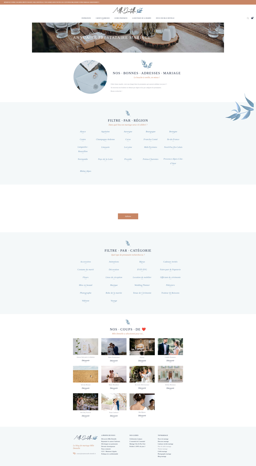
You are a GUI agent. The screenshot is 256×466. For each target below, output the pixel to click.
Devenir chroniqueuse (108, 446)
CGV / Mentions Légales (109, 451)
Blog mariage (162, 456)
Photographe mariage (164, 454)
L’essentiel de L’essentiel (137, 441)
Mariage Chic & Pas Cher (137, 444)
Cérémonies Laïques (136, 439)
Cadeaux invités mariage (165, 444)
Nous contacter (106, 449)
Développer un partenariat (109, 444)
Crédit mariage (162, 451)
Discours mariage (163, 441)
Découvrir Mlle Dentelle (108, 439)
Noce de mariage (163, 439)
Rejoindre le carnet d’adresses (110, 441)
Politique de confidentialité (109, 454)
